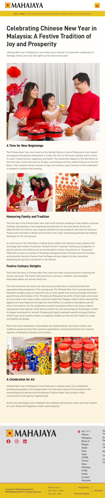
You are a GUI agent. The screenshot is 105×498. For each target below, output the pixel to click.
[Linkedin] (25, 441)
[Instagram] (17, 441)
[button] (97, 5)
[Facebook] (8, 441)
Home (16, 14)
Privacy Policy (83, 487)
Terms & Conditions (81, 494)
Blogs (22, 14)
